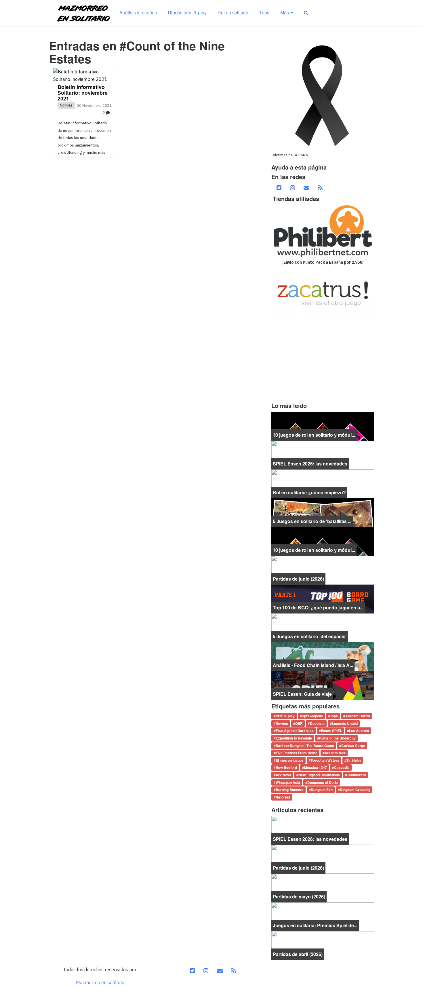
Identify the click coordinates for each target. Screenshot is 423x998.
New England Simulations (319, 775)
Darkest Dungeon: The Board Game (305, 745)
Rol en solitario (233, 12)
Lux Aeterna (359, 730)
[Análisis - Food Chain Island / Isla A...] (322, 656)
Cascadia (342, 767)
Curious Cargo (353, 745)
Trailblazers (356, 775)
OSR (299, 723)
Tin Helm (353, 760)
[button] (306, 12)
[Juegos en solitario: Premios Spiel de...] (322, 916)
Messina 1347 (315, 767)
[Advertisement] (322, 359)
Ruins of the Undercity (337, 738)
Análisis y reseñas (138, 12)
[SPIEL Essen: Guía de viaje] (322, 685)
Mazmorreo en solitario (100, 982)
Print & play (285, 716)
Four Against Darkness (295, 730)
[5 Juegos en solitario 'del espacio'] (322, 627)
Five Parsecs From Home (296, 753)
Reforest (283, 797)
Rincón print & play (187, 12)
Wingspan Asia (288, 782)
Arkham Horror (357, 716)
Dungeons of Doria (322, 782)
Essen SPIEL (331, 730)
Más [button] (285, 12)
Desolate (317, 723)
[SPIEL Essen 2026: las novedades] (322, 454)
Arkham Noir (335, 753)
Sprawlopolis (312, 716)
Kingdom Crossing (355, 789)
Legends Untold (345, 723)
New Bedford (286, 767)
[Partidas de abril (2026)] (322, 945)
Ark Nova (283, 775)
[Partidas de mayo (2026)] (322, 887)
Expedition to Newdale (294, 738)
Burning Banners (290, 789)
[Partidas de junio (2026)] (322, 570)
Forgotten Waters (325, 760)
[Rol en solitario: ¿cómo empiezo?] (322, 483)
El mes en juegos (290, 760)
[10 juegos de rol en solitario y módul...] (322, 426)
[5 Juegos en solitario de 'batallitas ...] (322, 512)
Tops (264, 12)
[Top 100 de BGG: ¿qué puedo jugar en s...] (322, 598)
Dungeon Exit (322, 789)
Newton (282, 723)
